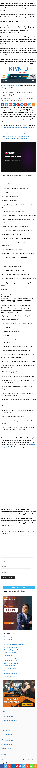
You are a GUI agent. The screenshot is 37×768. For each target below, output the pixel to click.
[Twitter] (6, 104)
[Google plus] (10, 104)
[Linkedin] (14, 104)
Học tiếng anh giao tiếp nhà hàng (12, 759)
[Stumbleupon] (26, 104)
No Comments (17, 100)
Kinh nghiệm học (9, 642)
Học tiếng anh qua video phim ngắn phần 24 (17, 134)
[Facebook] (2, 104)
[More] (33, 104)
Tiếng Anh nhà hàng (9, 712)
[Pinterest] (18, 104)
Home (4, 85)
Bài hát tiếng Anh (9, 637)
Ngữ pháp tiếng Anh (10, 647)
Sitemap (3, 754)
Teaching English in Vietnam (13, 650)
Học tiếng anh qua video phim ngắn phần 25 (17, 136)
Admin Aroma (6, 98)
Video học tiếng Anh (9, 726)
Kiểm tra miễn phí (18, 587)
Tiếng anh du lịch (9, 655)
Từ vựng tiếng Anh (10, 668)
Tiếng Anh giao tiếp (7, 740)
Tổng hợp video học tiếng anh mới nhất (15, 138)
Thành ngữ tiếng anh (10, 652)
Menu (5, 80)
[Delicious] (29, 104)
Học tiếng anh (8, 639)
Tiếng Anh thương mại (10, 720)
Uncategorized (8, 671)
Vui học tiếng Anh (9, 676)
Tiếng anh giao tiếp (10, 658)
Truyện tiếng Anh (9, 665)
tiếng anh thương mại (11, 663)
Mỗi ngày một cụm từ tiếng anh (14, 644)
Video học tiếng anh (13, 85)
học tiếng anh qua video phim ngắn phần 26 (19, 127)
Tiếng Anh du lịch (8, 716)
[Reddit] (22, 104)
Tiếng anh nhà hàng (10, 660)
